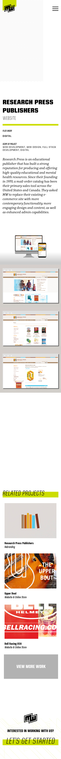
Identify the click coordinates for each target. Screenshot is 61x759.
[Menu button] (54, 9)
